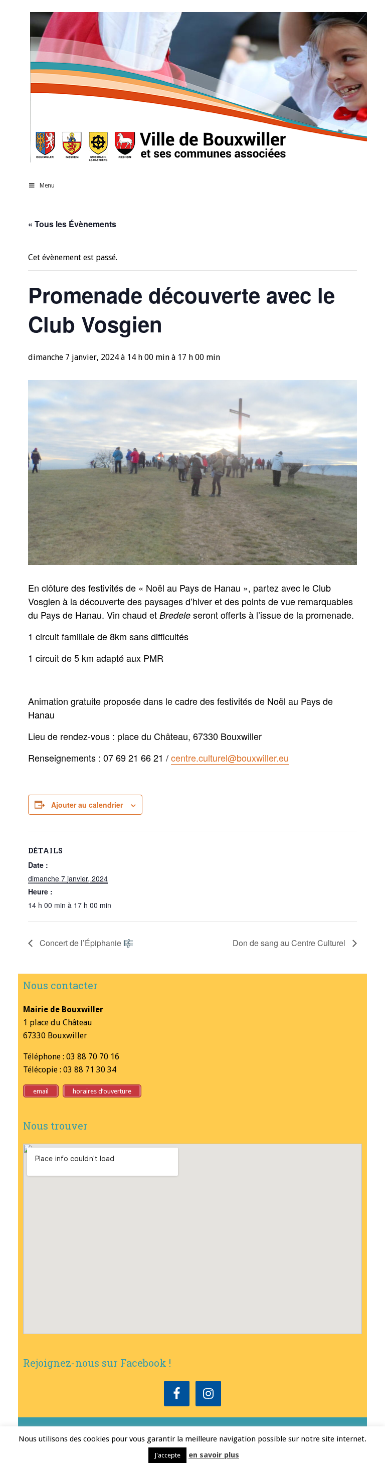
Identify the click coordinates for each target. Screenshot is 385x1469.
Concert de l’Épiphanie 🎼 (85, 943)
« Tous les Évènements (72, 224)
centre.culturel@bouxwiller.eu (230, 757)
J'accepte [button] (167, 1455)
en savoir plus (213, 1454)
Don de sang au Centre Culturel (290, 943)
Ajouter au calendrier (87, 805)
